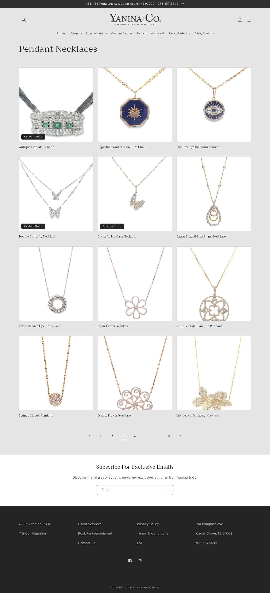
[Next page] (180, 436)
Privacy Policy (148, 524)
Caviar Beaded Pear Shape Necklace (201, 237)
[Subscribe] (168, 490)
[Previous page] (89, 436)
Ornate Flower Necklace (114, 416)
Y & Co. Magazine (32, 533)
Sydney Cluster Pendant (36, 416)
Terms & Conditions (152, 533)
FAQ (140, 543)
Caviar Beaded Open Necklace (39, 326)
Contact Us (86, 543)
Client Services (89, 524)
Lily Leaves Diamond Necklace (198, 416)
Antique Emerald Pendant (37, 147)
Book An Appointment (95, 533)
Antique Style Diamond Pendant (199, 326)
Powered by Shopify (149, 587)
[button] (23, 19)
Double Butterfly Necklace (37, 237)
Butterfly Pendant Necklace (117, 237)
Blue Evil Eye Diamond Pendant (199, 147)
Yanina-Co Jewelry (128, 587)
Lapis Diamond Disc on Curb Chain (122, 147)
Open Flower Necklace (113, 326)
